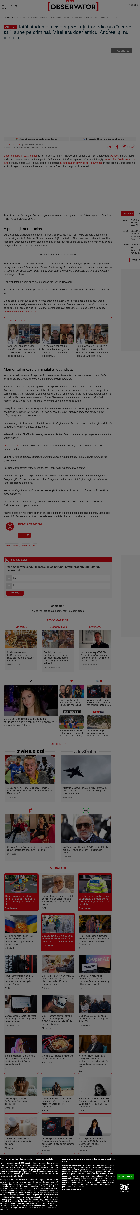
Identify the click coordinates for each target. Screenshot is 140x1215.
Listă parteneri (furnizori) (73, 1189)
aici (18, 1197)
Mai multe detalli (16, 1176)
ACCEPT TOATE (125, 1177)
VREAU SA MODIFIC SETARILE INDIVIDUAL (124, 1188)
